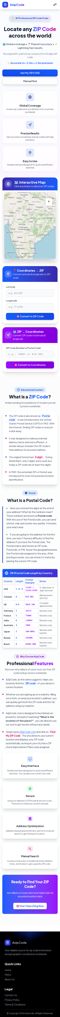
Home (8, 970)
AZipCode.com (28, 731)
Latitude (10, 287)
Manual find (30, 81)
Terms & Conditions (15, 1004)
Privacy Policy (12, 999)
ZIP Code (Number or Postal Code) (23, 348)
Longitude (11, 300)
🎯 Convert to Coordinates (30, 364)
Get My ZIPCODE (30, 72)
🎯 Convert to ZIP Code (30, 316)
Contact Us (11, 995)
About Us (10, 979)
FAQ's (8, 974)
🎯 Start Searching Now (30, 905)
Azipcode (29, 1013)
